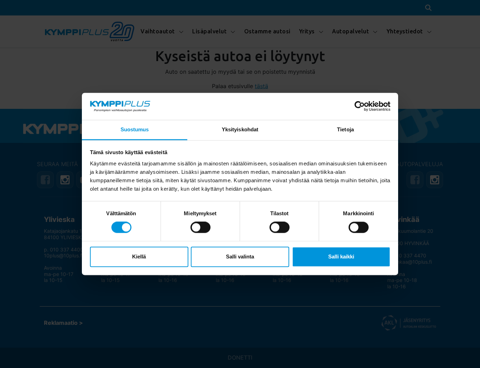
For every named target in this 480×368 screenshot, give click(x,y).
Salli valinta (240, 256)
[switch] (200, 227)
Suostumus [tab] (135, 129)
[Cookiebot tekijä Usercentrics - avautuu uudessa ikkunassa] (359, 106)
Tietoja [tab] (345, 129)
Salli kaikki (341, 256)
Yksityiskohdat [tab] (240, 129)
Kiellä (139, 256)
